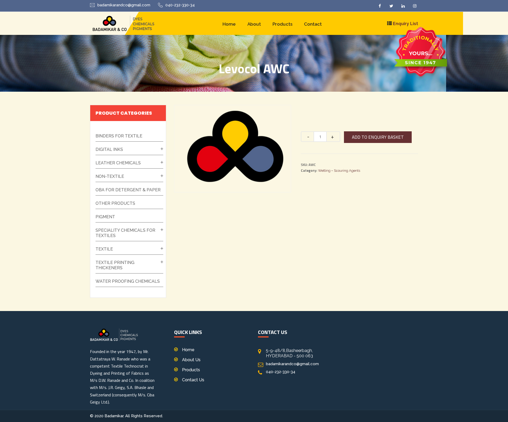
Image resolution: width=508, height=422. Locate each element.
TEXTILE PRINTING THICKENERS (115, 265)
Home (229, 24)
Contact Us (193, 379)
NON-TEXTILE (110, 176)
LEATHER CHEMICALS (118, 162)
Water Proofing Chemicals (128, 281)
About (254, 24)
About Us (191, 359)
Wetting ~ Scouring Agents (339, 171)
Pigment (105, 216)
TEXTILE (104, 249)
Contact (313, 24)
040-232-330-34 (180, 5)
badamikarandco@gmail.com (123, 5)
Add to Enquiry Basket (378, 137)
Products (282, 24)
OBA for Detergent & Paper (128, 189)
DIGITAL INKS (109, 149)
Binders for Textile (119, 135)
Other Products (115, 203)
